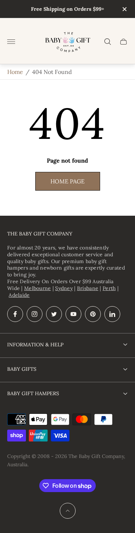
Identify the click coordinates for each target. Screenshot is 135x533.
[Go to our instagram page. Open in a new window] (34, 314)
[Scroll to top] (68, 511)
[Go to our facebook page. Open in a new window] (15, 314)
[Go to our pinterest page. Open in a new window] (93, 314)
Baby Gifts (21, 369)
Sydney (64, 288)
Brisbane (87, 288)
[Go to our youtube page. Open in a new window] (73, 314)
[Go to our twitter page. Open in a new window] (54, 314)
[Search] (108, 42)
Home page (67, 181)
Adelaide (19, 295)
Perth (109, 288)
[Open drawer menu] (11, 42)
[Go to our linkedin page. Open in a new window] (112, 314)
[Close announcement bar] (124, 9)
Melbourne (37, 288)
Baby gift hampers (33, 393)
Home (15, 71)
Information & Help (35, 344)
